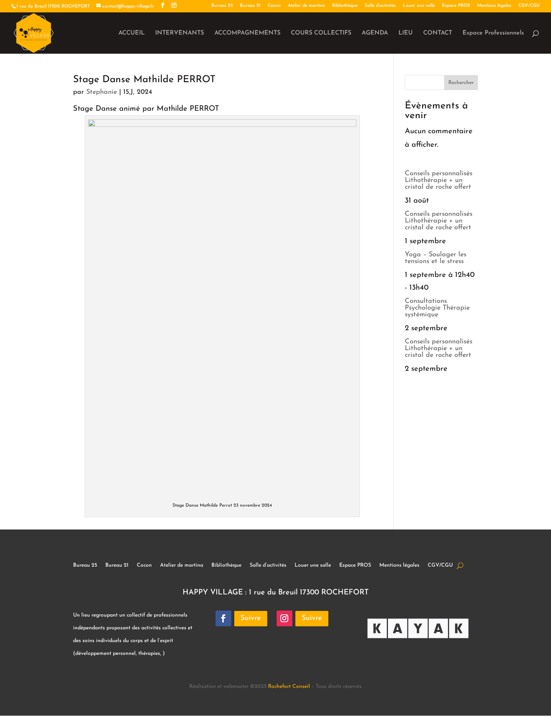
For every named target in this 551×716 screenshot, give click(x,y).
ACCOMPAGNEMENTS (247, 33)
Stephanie (101, 92)
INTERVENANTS (179, 33)
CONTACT (437, 33)
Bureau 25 (222, 5)
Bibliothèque (345, 5)
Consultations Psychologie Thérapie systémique (437, 308)
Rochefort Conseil (289, 686)
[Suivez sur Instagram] (284, 618)
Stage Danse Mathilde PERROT (144, 80)
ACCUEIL (131, 33)
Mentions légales (494, 5)
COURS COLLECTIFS (321, 33)
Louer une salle (419, 5)
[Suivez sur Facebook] (223, 618)
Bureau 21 (250, 5)
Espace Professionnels (493, 33)
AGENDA (375, 33)
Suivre (251, 618)
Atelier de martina (306, 5)
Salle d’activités (380, 5)
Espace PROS (456, 5)
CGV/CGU (529, 5)
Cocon (274, 5)
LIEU (405, 33)
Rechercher (461, 83)
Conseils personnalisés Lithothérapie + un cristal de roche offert (438, 180)
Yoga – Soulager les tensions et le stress (435, 258)
